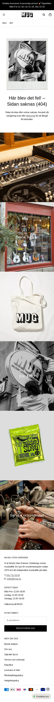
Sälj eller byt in (11, 654)
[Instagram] (48, 689)
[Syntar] (27, 167)
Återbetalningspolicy (13, 675)
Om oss (8, 649)
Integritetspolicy (11, 680)
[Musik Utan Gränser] (27, 14)
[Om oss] (27, 376)
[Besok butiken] (27, 237)
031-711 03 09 (13, 575)
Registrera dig (25, 628)
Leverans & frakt (12, 670)
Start (4, 23)
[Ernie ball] (27, 445)
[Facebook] (43, 689)
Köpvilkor (8, 665)
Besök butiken (11, 644)
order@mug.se (14, 579)
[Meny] (4, 14)
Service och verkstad (14, 659)
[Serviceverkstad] (27, 515)
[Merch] (27, 306)
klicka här (30, 115)
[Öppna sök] (44, 14)
